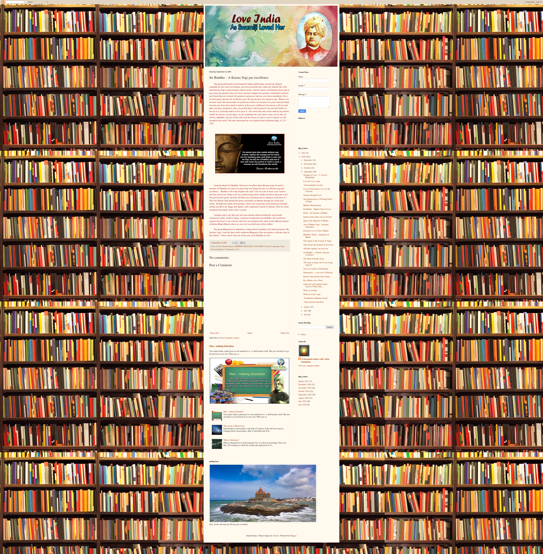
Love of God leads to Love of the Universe (316, 190)
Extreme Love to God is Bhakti (315, 230)
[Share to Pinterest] (244, 242)
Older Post (285, 333)
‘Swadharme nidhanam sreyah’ (315, 298)
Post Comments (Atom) (229, 337)
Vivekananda (229, 249)
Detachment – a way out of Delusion (318, 272)
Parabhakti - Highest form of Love (317, 209)
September (308, 171)
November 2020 (304, 387)
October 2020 (303, 391)
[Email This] (233, 242)
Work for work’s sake (311, 294)
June (306, 314)
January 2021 (303, 381)
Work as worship (310, 290)
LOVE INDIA (259, 246)
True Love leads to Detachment (315, 268)
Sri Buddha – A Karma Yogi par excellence (316, 253)
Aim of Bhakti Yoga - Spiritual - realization (316, 225)
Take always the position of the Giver (318, 244)
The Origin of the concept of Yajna (317, 240)
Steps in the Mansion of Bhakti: (316, 220)
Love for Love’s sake (311, 181)
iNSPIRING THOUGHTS (243, 246)
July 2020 (302, 401)
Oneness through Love (312, 195)
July (306, 310)
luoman (276, 535)
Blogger (293, 535)
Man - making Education (221, 346)
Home (250, 333)
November (308, 163)
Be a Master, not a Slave (313, 280)
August (307, 306)
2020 (303, 156)
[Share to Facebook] (241, 242)
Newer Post (214, 333)
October (307, 167)
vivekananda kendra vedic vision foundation (315, 360)
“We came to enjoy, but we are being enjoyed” (318, 263)
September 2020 (304, 394)
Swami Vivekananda (271, 246)
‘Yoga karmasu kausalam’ (313, 302)
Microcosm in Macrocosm (233, 425)
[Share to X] (238, 242)
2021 (303, 152)
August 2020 (303, 398)
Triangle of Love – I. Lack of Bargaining (315, 176)
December (308, 160)
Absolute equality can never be (315, 248)
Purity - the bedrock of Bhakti (315, 213)
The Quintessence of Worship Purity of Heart (317, 200)
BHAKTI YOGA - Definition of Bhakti (316, 235)
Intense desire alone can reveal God (317, 216)
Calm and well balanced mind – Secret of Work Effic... (316, 285)
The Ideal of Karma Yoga (313, 258)
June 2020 (302, 404)
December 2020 (304, 384)
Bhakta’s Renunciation (312, 205)
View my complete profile (308, 365)
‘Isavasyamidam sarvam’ (313, 185)
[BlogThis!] (236, 242)
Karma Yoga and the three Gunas (316, 276)
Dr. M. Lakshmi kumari (224, 246)
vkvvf (237, 249)
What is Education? (231, 440)
